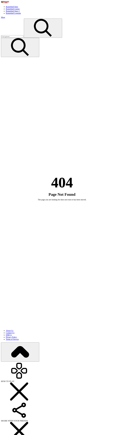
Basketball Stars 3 (12, 11)
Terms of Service (12, 339)
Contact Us (10, 333)
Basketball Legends (13, 13)
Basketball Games (13, 9)
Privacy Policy (11, 337)
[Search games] (43, 28)
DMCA (9, 335)
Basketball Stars (12, 7)
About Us (9, 331)
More (3, 17)
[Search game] (20, 47)
